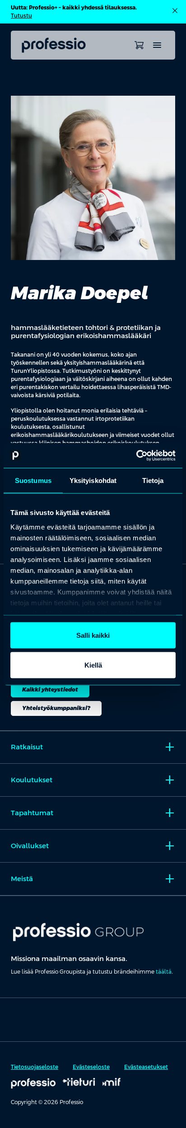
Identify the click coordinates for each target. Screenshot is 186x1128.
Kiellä (93, 664)
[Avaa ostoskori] (139, 45)
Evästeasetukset (146, 1067)
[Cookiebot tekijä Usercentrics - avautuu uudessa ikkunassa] (136, 455)
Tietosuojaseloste (34, 1067)
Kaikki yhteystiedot (50, 690)
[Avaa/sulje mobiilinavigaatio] (157, 45)
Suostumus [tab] (33, 480)
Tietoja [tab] (153, 480)
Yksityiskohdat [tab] (93, 480)
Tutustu (21, 16)
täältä (164, 972)
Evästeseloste (91, 1067)
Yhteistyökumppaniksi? (56, 708)
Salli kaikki (93, 635)
